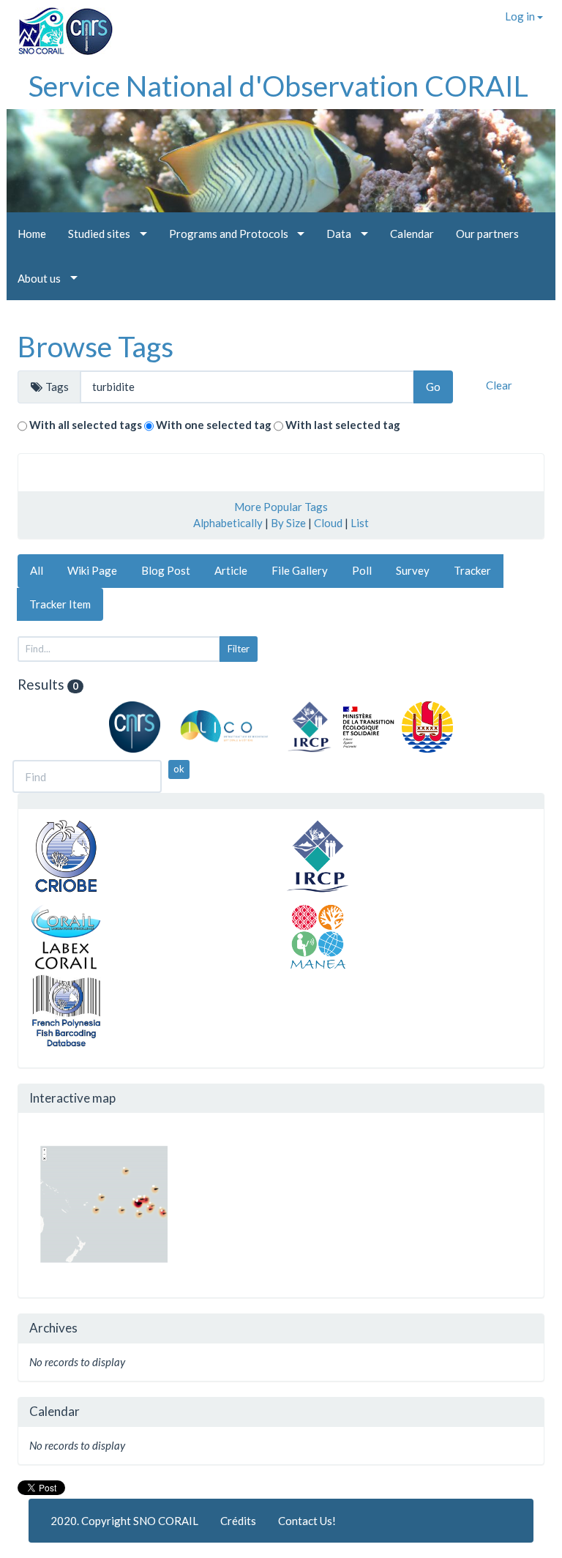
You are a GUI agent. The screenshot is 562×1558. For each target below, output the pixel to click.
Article (230, 570)
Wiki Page (92, 570)
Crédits (238, 1520)
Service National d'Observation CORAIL (278, 85)
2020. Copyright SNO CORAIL (124, 1520)
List (360, 522)
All (36, 570)
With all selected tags (85, 424)
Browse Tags (95, 346)
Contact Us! (307, 1520)
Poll (362, 570)
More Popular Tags (281, 506)
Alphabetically (228, 522)
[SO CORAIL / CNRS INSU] (60, 25)
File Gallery (299, 570)
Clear (499, 385)
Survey (413, 570)
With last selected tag (342, 424)
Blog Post (165, 570)
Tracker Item (60, 604)
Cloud (328, 522)
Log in (521, 16)
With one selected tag (213, 424)
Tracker (472, 570)
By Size (288, 522)
